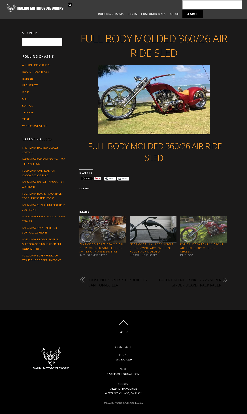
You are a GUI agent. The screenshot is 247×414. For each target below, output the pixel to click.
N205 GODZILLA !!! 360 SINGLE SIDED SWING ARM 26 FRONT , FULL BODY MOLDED (152, 248)
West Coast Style (34, 126)
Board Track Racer (35, 71)
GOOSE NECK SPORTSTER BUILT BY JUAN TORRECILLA (117, 282)
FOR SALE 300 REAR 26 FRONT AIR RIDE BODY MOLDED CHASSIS (201, 248)
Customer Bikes (153, 14)
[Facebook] (127, 332)
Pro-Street (30, 85)
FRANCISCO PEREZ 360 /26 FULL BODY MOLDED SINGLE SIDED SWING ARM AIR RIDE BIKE (102, 248)
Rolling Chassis (111, 14)
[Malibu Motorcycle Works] (35, 13)
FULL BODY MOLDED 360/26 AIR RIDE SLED (153, 45)
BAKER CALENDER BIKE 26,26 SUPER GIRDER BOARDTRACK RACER (190, 282)
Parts (132, 14)
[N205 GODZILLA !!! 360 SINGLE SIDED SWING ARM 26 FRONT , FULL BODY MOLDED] (153, 229)
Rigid (25, 92)
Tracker (28, 112)
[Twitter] (121, 332)
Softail (27, 105)
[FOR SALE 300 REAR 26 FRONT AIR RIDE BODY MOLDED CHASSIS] (203, 229)
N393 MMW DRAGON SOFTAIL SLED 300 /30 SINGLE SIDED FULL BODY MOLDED (42, 244)
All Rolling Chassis (36, 65)
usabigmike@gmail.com (123, 374)
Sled (25, 99)
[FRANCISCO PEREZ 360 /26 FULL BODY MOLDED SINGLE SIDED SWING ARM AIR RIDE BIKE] (102, 229)
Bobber (27, 78)
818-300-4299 (123, 359)
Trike (25, 119)
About (175, 14)
